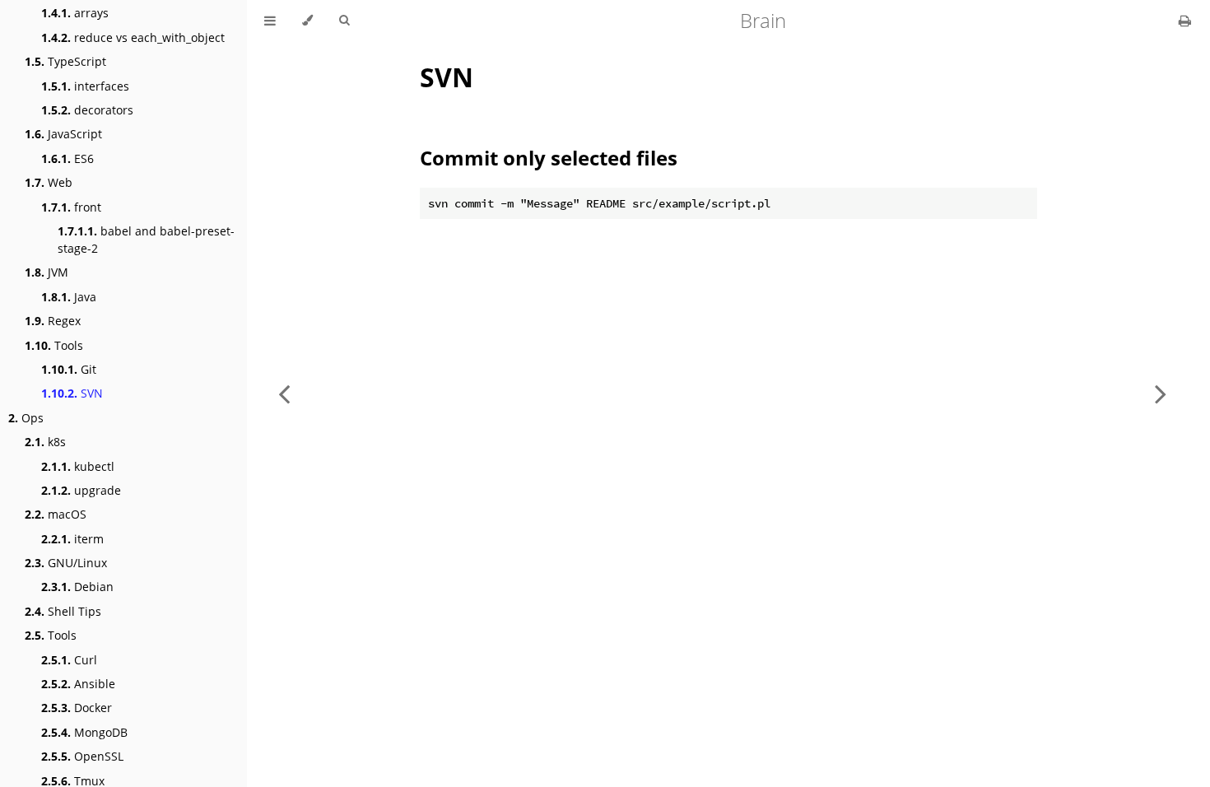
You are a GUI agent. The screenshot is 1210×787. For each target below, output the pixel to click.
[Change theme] (307, 20)
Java (68, 297)
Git (68, 369)
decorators (87, 110)
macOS (55, 514)
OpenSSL (82, 756)
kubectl (77, 466)
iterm (72, 539)
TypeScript (65, 61)
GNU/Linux (66, 562)
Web (48, 182)
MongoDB (84, 732)
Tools (54, 345)
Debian (77, 586)
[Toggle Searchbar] (344, 20)
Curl (69, 660)
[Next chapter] (1161, 393)
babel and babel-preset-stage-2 (146, 239)
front (71, 207)
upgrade (81, 490)
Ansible (78, 684)
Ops (26, 418)
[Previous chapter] (284, 393)
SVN (72, 393)
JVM (46, 272)
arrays (75, 13)
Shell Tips (63, 611)
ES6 (67, 158)
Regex (53, 320)
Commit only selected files (548, 157)
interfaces (85, 86)
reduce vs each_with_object (133, 37)
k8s (45, 441)
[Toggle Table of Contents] (270, 20)
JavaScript (63, 134)
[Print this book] (1185, 21)
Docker (76, 707)
